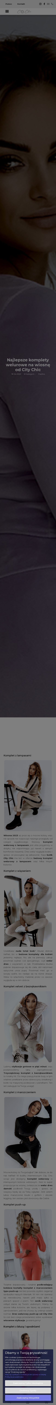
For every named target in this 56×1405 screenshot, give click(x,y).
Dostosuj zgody (28, 1390)
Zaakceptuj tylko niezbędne (28, 1383)
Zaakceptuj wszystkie (28, 1398)
